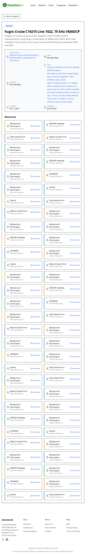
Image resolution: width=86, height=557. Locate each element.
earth (63, 80)
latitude (76, 67)
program (55, 89)
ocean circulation (59, 98)
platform (60, 67)
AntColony (19, 551)
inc (70, 67)
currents (54, 76)
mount (64, 102)
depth (69, 102)
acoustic (61, 95)
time (49, 98)
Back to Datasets (12, 16)
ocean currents (53, 102)
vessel (70, 73)
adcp (49, 86)
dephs (70, 86)
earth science (66, 89)
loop (49, 89)
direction (66, 92)
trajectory (51, 67)
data (66, 67)
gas (48, 76)
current (54, 95)
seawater (56, 86)
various (63, 86)
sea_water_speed (54, 92)
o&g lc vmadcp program (57, 83)
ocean (73, 92)
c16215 (71, 76)
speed (57, 70)
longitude (63, 76)
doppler (75, 89)
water (68, 95)
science (70, 98)
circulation (73, 83)
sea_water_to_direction (57, 73)
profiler (50, 80)
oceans (57, 80)
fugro (76, 73)
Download (36, 126)
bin (75, 86)
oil (78, 92)
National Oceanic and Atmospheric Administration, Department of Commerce (24, 58)
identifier (50, 70)
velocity (75, 95)
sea (48, 95)
